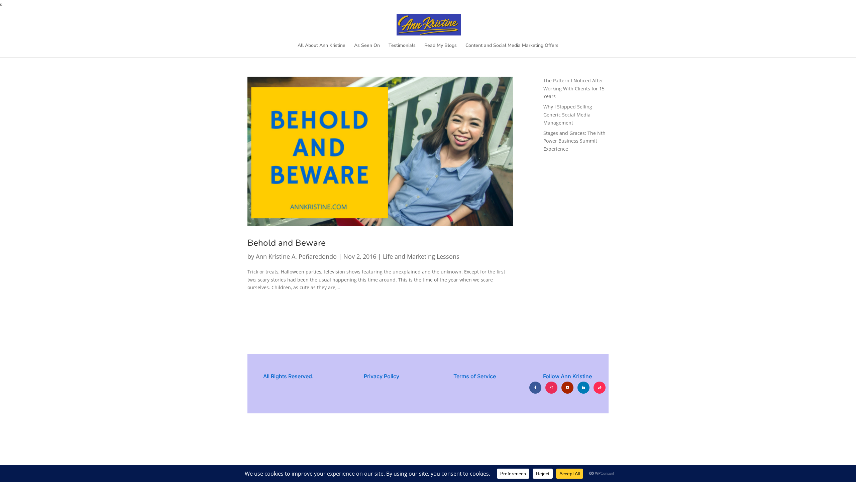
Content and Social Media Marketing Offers (511, 46)
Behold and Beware (286, 243)
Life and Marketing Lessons (421, 256)
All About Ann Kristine (321, 46)
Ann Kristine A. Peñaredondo (296, 256)
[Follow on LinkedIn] (583, 388)
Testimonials (402, 46)
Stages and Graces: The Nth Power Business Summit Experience (574, 141)
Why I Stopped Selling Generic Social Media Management (567, 114)
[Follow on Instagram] (551, 388)
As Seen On (367, 46)
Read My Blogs (440, 46)
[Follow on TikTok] (600, 388)
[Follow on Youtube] (567, 388)
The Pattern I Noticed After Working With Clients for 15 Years (574, 88)
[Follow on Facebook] (535, 388)
